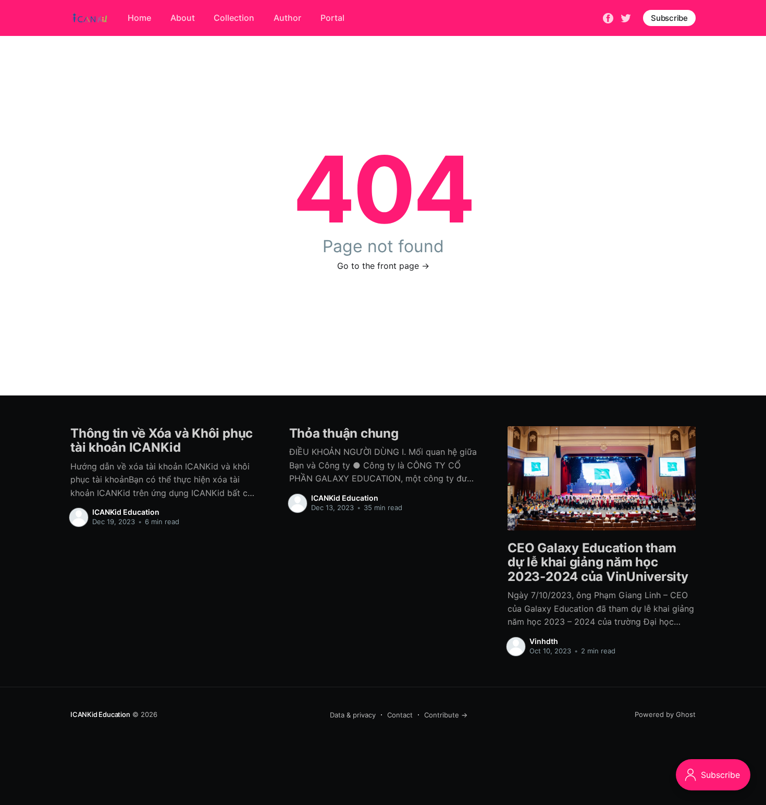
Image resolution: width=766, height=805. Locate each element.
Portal (332, 18)
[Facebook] (608, 17)
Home (139, 18)
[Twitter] (626, 17)
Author (287, 18)
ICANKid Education (125, 511)
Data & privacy (353, 715)
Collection (234, 18)
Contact (400, 715)
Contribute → (445, 715)
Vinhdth (543, 641)
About (182, 18)
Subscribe (669, 18)
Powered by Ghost (665, 714)
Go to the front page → (383, 266)
